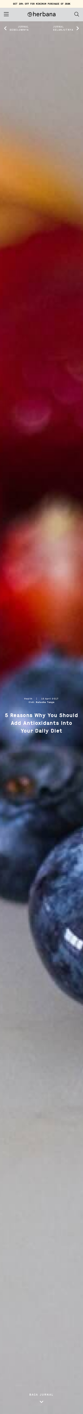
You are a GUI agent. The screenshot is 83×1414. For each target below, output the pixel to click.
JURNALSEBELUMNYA (19, 28)
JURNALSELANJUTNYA (63, 28)
